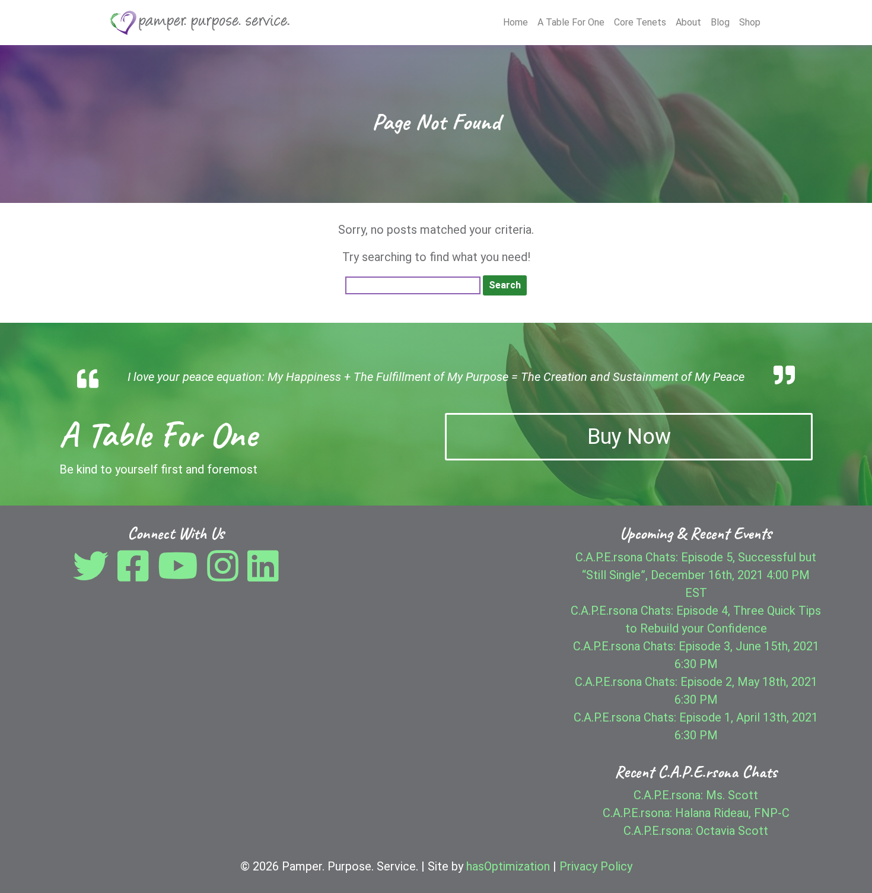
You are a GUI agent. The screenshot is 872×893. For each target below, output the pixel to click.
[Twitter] (93, 575)
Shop (749, 22)
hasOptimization (508, 866)
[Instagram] (225, 575)
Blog (720, 22)
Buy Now (629, 436)
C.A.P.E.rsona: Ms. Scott (696, 795)
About (688, 22)
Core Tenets (640, 22)
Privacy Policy (595, 866)
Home (515, 22)
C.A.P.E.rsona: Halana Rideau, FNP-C (696, 813)
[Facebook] (136, 575)
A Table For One (570, 22)
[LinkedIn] (263, 575)
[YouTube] (181, 575)
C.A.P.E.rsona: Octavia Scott (695, 831)
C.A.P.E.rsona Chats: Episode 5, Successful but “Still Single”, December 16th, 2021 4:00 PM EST (695, 575)
